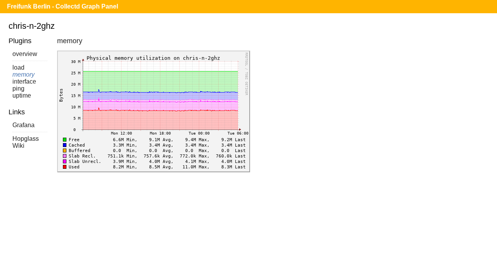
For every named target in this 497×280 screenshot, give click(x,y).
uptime (21, 95)
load (18, 67)
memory (23, 74)
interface (24, 81)
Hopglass (25, 138)
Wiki (18, 145)
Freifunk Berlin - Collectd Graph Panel (62, 6)
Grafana (23, 125)
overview (24, 54)
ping (18, 88)
